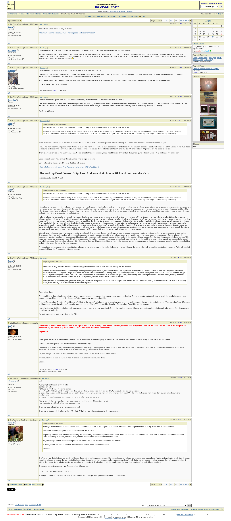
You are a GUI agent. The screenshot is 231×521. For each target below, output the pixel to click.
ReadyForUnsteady (200, 58)
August (208, 21)
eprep (219, 58)
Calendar (122, 17)
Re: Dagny (43, 24)
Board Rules (27, 509)
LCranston (12, 381)
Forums (22, 14)
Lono (10, 190)
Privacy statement (15, 509)
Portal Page (101, 17)
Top (9, 43)
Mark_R (11, 423)
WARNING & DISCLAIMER (185, 515)
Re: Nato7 (45, 378)
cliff (39, 505)
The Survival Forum (33, 14)
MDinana (11, 71)
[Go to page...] (190, 20)
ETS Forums (12, 14)
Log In (220, 14)
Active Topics (133, 17)
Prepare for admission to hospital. (206, 69)
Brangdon (12, 100)
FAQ (144, 17)
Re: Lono (43, 258)
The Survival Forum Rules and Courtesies (119, 11)
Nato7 (10, 326)
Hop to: (144, 505)
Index (28, 484)
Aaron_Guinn (198, 60)
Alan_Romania (19, 505)
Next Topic (37, 484)
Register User (90, 17)
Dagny (10, 27)
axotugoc (212, 58)
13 (178, 21)
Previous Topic (15, 484)
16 (183, 21)
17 (186, 21)
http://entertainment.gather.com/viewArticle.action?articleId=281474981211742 (69, 167)
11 (173, 21)
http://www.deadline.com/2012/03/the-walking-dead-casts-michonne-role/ (67, 33)
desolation (12, 51)
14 (181, 21)
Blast (26, 505)
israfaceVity (208, 60)
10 (171, 21)
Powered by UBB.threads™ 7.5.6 (115, 518)
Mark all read (39, 509)
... (168, 21)
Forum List (112, 17)
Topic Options (13, 21)
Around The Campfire (51, 14)
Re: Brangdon (44, 121)
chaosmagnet (33, 505)
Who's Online (198, 44)
